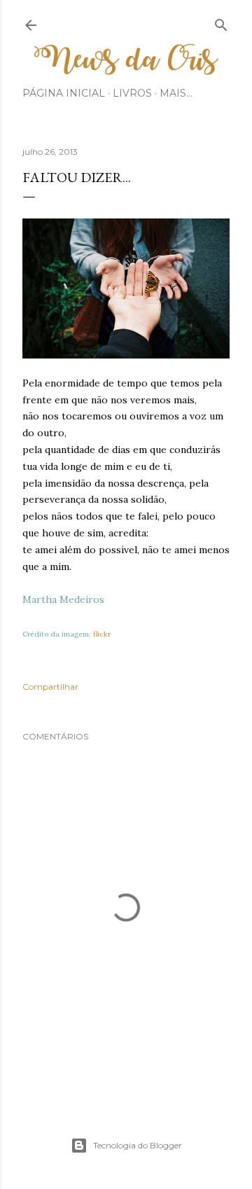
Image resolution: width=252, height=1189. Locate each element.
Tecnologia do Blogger (137, 1145)
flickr (102, 634)
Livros (132, 93)
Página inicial (63, 93)
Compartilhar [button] (50, 686)
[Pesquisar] (221, 22)
